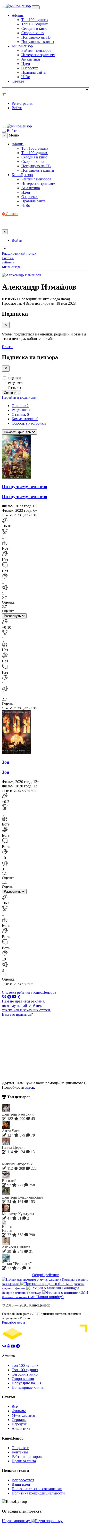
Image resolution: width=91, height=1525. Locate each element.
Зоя (5, 762)
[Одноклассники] (18, 997)
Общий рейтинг (45, 1275)
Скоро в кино (32, 33)
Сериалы (19, 1420)
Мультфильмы (23, 1415)
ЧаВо (25, 77)
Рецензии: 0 (21, 410)
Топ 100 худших (34, 24)
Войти (17, 108)
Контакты (20, 1452)
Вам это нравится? (17, 1014)
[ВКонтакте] (4, 997)
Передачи (19, 1424)
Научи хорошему (16, 1521)
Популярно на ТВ (36, 37)
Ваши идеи (21, 1484)
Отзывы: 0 (20, 414)
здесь (29, 1087)
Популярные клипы (37, 42)
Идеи (25, 64)
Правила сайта (33, 72)
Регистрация (22, 103)
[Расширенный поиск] (4, 95)
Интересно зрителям (38, 55)
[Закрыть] (6, 325)
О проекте (29, 68)
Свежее (18, 81)
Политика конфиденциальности (38, 1493)
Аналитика (30, 59)
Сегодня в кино (34, 28)
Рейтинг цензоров (36, 50)
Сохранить (11, 393)
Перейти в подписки (19, 397)
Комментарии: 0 (25, 419)
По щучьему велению (24, 486)
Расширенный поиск (19, 253)
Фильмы (19, 1411)
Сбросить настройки (29, 423)
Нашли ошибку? (50, 1297)
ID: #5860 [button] (10, 299)
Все (15, 1406)
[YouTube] (14, 997)
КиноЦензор (22, 46)
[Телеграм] (9, 997)
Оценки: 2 (20, 406)
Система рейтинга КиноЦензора (29, 992)
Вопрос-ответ (23, 1480)
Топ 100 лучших (34, 20)
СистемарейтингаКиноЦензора (11, 262)
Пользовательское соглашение (37, 1489)
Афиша (18, 15)
